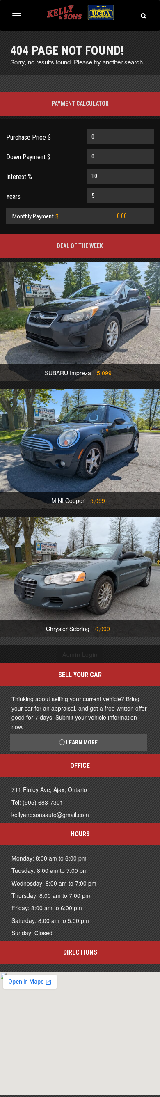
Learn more (81, 742)
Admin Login (80, 654)
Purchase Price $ (28, 137)
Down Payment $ (28, 157)
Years (13, 196)
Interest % (19, 177)
